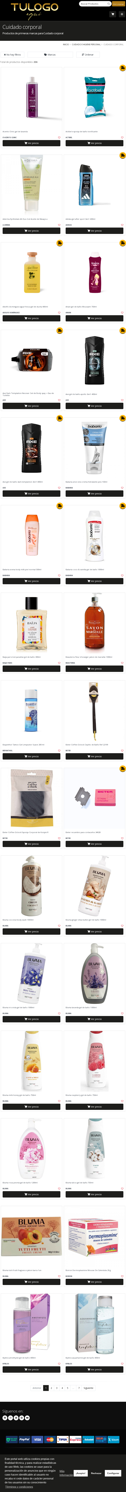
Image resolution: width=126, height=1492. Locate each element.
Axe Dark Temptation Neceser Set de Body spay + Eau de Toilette (28, 394)
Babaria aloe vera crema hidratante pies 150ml (86, 482)
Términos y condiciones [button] (19, 1486)
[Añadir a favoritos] (57, 137)
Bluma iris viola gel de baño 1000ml (18, 1007)
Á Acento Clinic (10, 137)
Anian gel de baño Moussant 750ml (81, 307)
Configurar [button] (113, 1473)
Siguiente (88, 1387)
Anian (68, 313)
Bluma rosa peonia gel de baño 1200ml (20, 1183)
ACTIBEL (69, 137)
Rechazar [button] (96, 1473)
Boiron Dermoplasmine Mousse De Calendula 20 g (88, 1270)
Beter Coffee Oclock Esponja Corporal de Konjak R (25, 832)
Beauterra (70, 663)
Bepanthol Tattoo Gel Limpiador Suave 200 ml (23, 745)
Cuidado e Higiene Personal (86, 44)
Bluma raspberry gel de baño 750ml (82, 1095)
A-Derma (6, 225)
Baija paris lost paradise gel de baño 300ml (22, 657)
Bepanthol (7, 751)
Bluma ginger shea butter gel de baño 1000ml (86, 920)
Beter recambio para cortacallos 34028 (83, 832)
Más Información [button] (66, 1473)
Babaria (69, 488)
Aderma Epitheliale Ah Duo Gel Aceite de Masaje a (25, 219)
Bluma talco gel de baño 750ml (79, 1183)
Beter (68, 751)
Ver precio (33, 143)
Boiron (69, 1276)
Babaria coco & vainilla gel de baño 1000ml (85, 570)
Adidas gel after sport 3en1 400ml (80, 219)
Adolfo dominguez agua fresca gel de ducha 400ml (25, 307)
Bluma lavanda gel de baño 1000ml (81, 1007)
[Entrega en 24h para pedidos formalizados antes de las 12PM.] (122, 68)
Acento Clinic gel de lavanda (15, 132)
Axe (4, 400)
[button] (50, 55)
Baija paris (7, 663)
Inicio (66, 44)
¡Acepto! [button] (80, 1473)
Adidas (69, 225)
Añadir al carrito (33, 151)
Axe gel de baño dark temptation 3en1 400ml (23, 482)
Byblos (6, 1364)
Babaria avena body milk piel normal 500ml (22, 570)
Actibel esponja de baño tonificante (82, 132)
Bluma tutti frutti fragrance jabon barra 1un (22, 1270)
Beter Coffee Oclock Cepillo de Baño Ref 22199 (87, 745)
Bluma (5, 926)
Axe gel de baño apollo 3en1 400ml (81, 394)
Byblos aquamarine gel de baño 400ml (83, 1358)
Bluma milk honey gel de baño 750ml (19, 1095)
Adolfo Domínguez (11, 313)
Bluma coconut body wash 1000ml (18, 920)
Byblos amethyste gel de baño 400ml (19, 1358)
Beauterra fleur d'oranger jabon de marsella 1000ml (89, 657)
